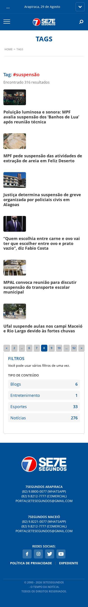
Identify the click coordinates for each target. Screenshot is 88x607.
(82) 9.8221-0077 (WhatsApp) (44, 521)
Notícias (44, 417)
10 (59, 348)
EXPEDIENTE (68, 563)
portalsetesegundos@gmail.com (44, 501)
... (22, 348)
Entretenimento (44, 395)
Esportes (44, 406)
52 (74, 348)
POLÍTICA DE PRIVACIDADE (31, 563)
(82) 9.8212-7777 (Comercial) (44, 496)
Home (9, 49)
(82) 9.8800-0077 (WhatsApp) (44, 491)
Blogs (44, 384)
